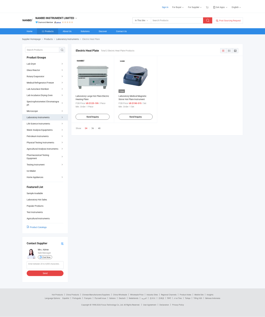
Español (65, 298)
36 (92, 128)
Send (45, 273)
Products (49, 31)
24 (86, 128)
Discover (103, 31)
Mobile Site (199, 294)
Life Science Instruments (38, 123)
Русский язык (100, 298)
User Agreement (149, 304)
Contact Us (121, 31)
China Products (72, 294)
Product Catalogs (38, 227)
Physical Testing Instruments (40, 142)
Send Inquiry (92, 117)
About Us (67, 31)
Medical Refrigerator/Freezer (40, 82)
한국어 (152, 298)
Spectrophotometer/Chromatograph (43, 103)
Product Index (185, 294)
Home (29, 31)
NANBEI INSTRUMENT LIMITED (54, 18)
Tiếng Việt (198, 298)
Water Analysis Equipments (40, 129)
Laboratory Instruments (38, 117)
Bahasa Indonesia (212, 298)
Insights (210, 294)
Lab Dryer (31, 63)
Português (76, 298)
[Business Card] (62, 243)
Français (87, 298)
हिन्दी (169, 298)
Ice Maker (31, 170)
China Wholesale (120, 294)
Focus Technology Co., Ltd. (112, 304)
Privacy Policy (178, 304)
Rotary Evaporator (35, 76)
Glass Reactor (33, 70)
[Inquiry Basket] (207, 7)
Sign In (165, 7)
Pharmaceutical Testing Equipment (38, 157)
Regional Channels (169, 294)
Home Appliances (35, 177)
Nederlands (133, 298)
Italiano (112, 298)
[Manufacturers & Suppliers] (41, 6)
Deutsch (122, 298)
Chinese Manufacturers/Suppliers (96, 294)
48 (99, 128)
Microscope (32, 111)
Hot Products (57, 294)
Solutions (85, 31)
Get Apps (220, 7)
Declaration (164, 304)
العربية (144, 298)
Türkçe (187, 298)
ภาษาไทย (178, 298)
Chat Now (46, 257)
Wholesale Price (136, 294)
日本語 (161, 298)
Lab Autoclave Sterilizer (38, 88)
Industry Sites (152, 294)
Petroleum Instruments (38, 136)
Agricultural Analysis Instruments (42, 148)
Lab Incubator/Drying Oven (40, 95)
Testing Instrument (36, 164)
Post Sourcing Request (230, 20)
